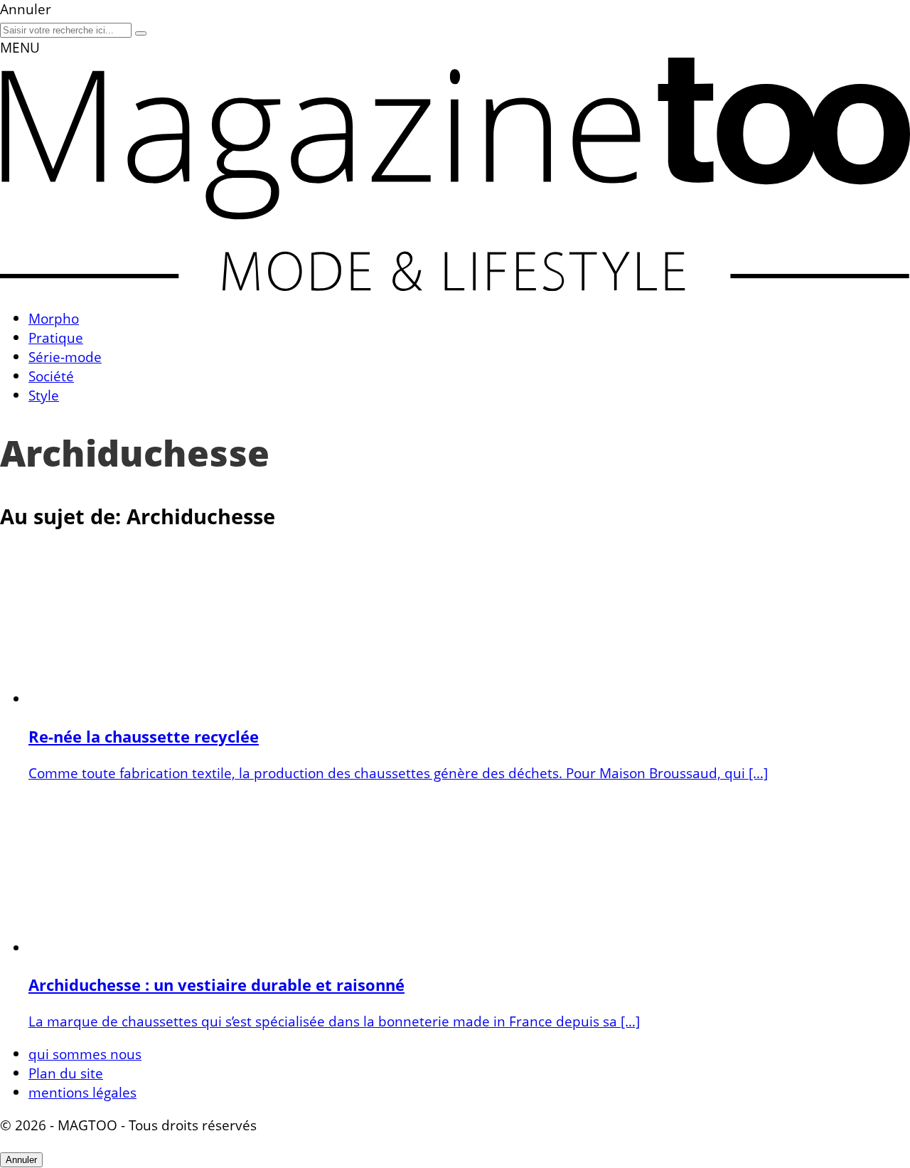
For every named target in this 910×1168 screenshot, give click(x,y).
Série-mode (65, 356)
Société (51, 376)
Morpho (53, 318)
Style (43, 395)
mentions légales (82, 1092)
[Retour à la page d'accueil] (455, 285)
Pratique (55, 337)
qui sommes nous (84, 1053)
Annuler (21, 1159)
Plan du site (65, 1073)
